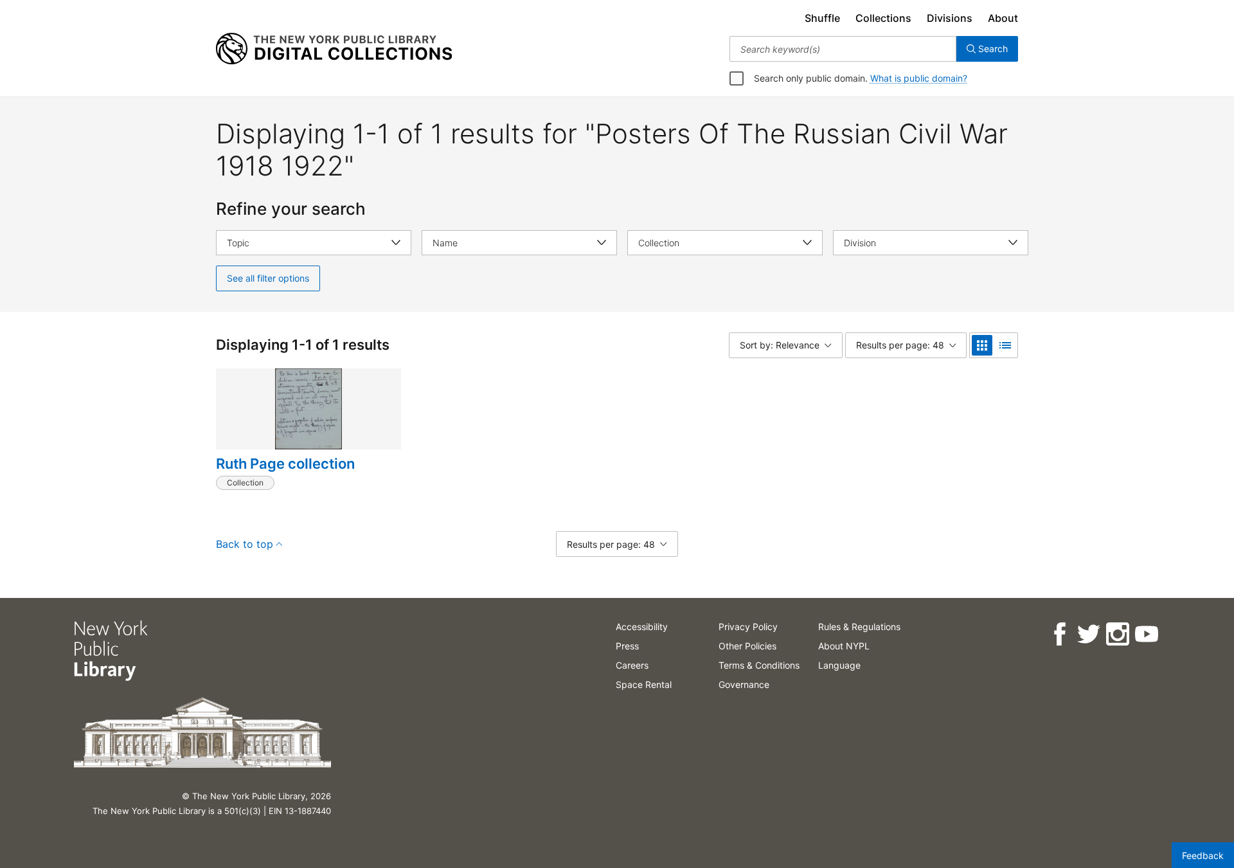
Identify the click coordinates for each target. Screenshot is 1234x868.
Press (627, 645)
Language (839, 665)
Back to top (244, 544)
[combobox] (842, 49)
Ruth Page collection (285, 463)
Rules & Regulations (859, 626)
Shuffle (822, 18)
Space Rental (644, 684)
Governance (744, 684)
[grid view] (982, 345)
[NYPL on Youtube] (1145, 634)
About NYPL (844, 645)
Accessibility (642, 626)
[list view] (1005, 345)
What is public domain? (918, 78)
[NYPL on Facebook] (1058, 634)
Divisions (949, 18)
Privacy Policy (748, 626)
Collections (883, 18)
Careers (632, 665)
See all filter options (268, 278)
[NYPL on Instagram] (1116, 634)
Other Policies (747, 645)
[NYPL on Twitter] (1087, 634)
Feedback (1203, 855)
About (1003, 18)
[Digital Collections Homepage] (334, 49)
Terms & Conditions (759, 665)
